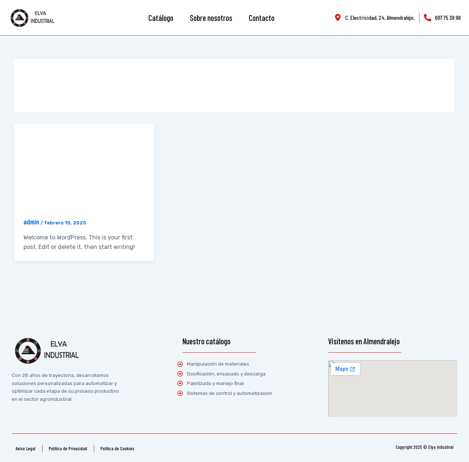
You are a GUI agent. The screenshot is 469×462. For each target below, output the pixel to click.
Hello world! (38, 183)
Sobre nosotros (211, 17)
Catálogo (160, 17)
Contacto (261, 17)
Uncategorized (36, 137)
